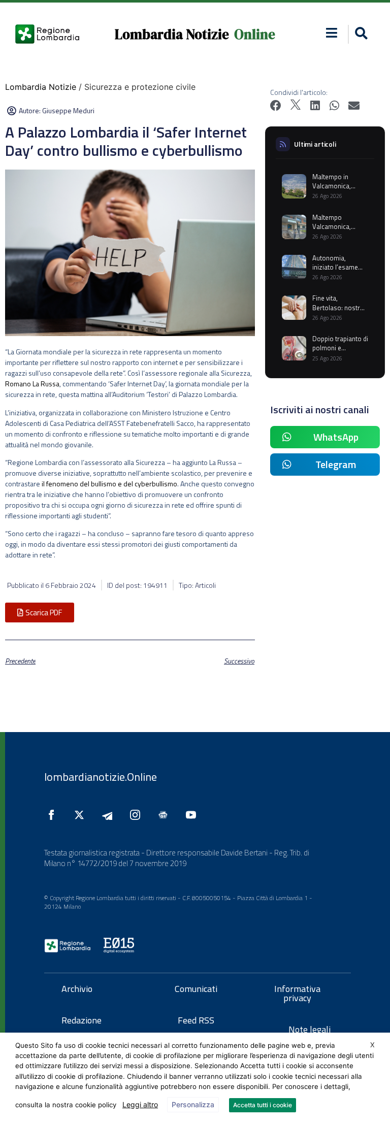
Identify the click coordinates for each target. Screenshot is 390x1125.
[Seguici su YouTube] (193, 815)
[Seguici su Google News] (165, 815)
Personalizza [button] (193, 1104)
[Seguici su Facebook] (53, 815)
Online (254, 34)
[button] (331, 32)
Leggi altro (140, 1104)
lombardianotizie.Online (100, 776)
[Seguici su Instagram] (137, 815)
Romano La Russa (32, 383)
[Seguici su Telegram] (109, 815)
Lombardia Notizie (172, 34)
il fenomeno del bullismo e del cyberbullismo (109, 483)
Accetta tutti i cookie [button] (262, 1105)
